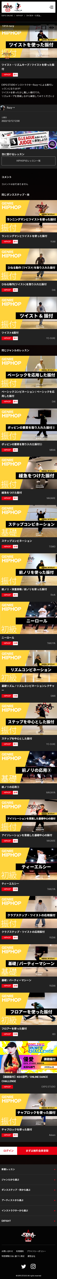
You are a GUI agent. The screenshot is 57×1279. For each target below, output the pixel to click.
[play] (29, 41)
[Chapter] (44, 27)
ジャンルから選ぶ (10, 1179)
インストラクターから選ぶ (15, 1210)
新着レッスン (8, 1169)
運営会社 (31, 1256)
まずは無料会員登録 (37, 1150)
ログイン (8, 1150)
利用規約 (20, 1251)
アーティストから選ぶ (12, 1200)
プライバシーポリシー (36, 1251)
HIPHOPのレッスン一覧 (28, 160)
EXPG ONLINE (7, 16)
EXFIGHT (6, 1221)
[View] (51, 27)
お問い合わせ (7, 1251)
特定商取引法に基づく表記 (13, 1256)
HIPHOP (19, 16)
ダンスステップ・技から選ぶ (16, 1190)
